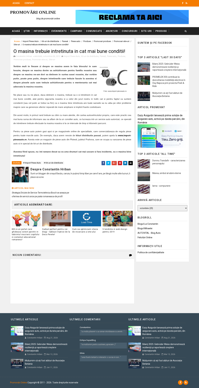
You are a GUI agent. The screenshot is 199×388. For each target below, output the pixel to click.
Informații (41, 31)
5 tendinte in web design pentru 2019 (115, 230)
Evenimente (59, 31)
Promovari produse (22, 59)
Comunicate (94, 31)
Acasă (16, 3)
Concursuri (129, 31)
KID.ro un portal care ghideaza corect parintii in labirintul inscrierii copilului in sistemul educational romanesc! (25, 234)
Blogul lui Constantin (148, 224)
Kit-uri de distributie (90, 56)
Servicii (17, 39)
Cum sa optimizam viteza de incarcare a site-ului (85, 230)
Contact (29, 3)
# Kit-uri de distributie (53, 163)
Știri (27, 31)
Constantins (85, 327)
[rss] (186, 3)
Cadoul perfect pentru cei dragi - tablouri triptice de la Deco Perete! (56, 232)
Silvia (82, 353)
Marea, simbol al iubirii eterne (166, 173)
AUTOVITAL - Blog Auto (149, 233)
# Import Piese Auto (32, 163)
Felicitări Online (145, 237)
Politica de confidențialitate (151, 252)
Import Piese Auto (72, 56)
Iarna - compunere (161, 186)
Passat (103, 56)
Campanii (76, 31)
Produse (161, 31)
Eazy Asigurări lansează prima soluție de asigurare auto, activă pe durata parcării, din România (161, 119)
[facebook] (182, 3)
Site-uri (146, 31)
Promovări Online (33, 12)
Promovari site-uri (40, 59)
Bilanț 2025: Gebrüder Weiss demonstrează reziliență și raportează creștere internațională (169, 67)
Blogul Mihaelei (145, 228)
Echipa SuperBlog (88, 340)
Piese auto (111, 56)
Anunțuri (112, 31)
